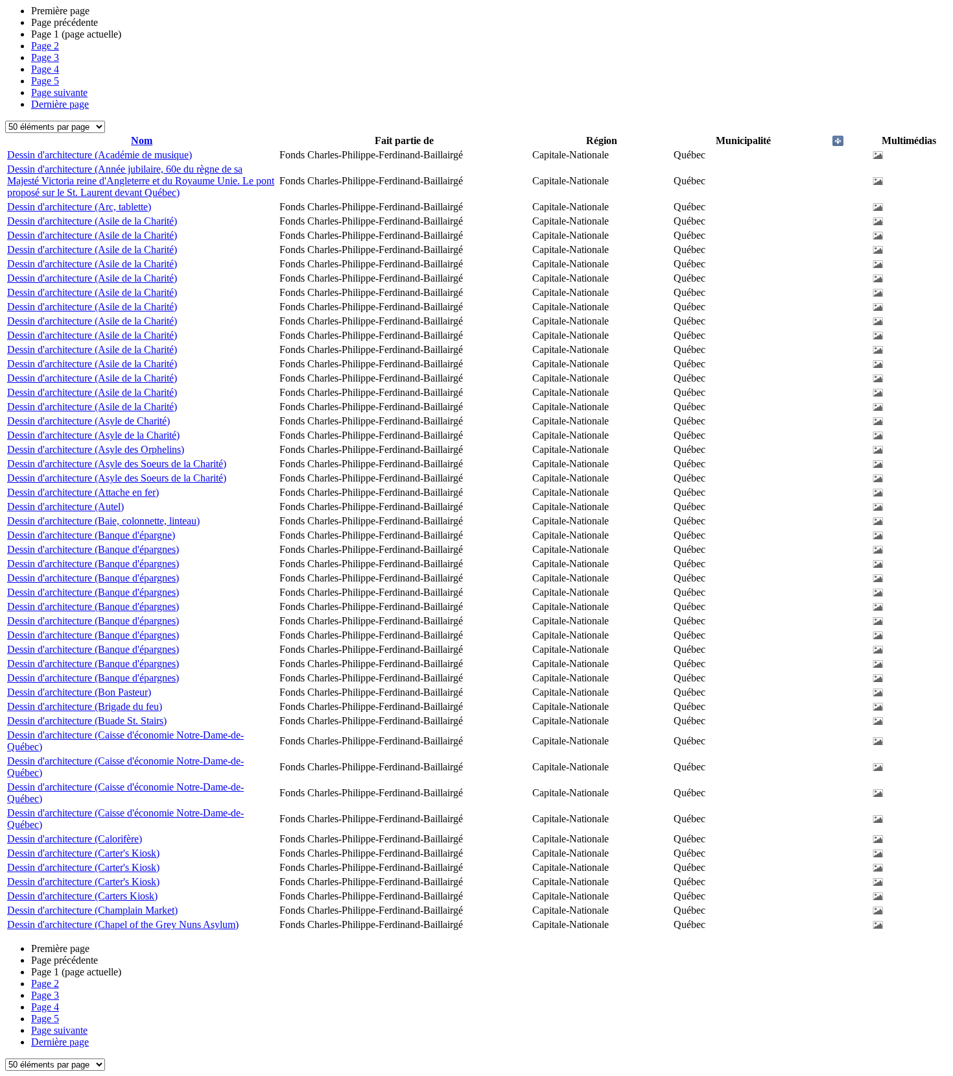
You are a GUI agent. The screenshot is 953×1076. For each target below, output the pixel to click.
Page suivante (59, 92)
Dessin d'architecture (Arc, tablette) (79, 206)
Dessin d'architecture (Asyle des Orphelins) (95, 449)
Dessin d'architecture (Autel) (65, 506)
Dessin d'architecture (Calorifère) (74, 838)
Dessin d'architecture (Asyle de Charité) (88, 420)
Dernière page (60, 104)
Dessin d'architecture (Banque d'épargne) (91, 535)
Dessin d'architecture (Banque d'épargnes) (93, 549)
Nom (141, 140)
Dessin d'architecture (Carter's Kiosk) (83, 853)
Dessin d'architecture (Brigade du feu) (84, 706)
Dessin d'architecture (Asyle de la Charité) (93, 435)
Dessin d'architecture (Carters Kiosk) (82, 895)
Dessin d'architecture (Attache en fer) (83, 492)
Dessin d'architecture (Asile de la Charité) (92, 220)
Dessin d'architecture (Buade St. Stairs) (87, 720)
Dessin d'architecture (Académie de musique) (99, 154)
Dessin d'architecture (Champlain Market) (92, 910)
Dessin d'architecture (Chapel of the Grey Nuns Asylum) (123, 924)
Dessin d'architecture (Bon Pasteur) (79, 692)
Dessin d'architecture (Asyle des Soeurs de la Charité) (116, 463)
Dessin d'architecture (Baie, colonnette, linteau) (103, 520)
